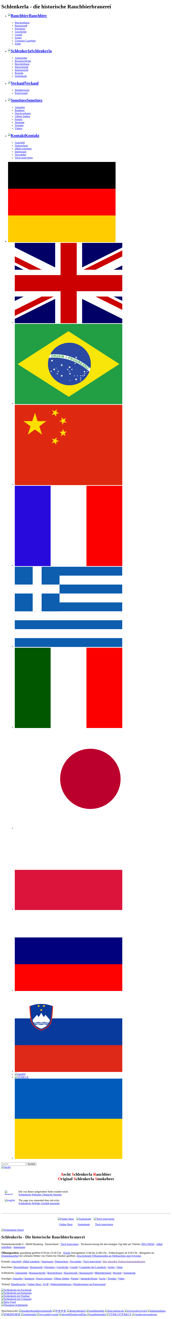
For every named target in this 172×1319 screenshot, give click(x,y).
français (120, 1310)
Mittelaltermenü (103, 1272)
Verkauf (32, 83)
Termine (19, 125)
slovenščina (80, 1314)
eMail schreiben (23, 148)
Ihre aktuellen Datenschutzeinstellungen (124, 1261)
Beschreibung (22, 22)
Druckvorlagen (23, 113)
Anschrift (20, 142)
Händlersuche (22, 90)
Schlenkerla (41, 51)
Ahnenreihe (21, 58)
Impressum (20, 151)
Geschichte (21, 31)
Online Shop (66, 1224)
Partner (18, 119)
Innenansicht (21, 70)
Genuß (18, 34)
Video (121, 1278)
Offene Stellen (22, 116)
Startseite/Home (88, 1278)
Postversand (21, 93)
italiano (162, 1310)
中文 (63, 1310)
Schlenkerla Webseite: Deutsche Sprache (40, 1194)
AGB (46, 1284)
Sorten (18, 37)
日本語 (16, 1314)
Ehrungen (20, 28)
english (100, 1310)
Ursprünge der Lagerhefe (92, 1267)
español (102, 1314)
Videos (18, 128)
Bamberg (20, 110)
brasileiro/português (41, 1310)
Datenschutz (21, 145)
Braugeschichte (23, 61)
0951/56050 (147, 1244)
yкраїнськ (151, 1314)
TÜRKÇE (125, 1314)
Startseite (19, 122)
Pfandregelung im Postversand (89, 1284)
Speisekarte (21, 76)
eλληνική (142, 1310)
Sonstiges (34, 100)
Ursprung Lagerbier (25, 40)
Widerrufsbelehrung (60, 1284)
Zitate (18, 43)
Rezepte (19, 73)
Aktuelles (20, 107)
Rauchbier (38, 15)
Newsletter (20, 154)
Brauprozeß (21, 25)
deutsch (82, 1310)
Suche (102, 1278)
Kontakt (32, 135)
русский (53, 1314)
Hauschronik (21, 67)
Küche (66, 1252)
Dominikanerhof (10, 1255)
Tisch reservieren (24, 157)
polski (33, 1314)
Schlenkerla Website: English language (39, 1203)
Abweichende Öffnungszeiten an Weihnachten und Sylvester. (108, 1255)
